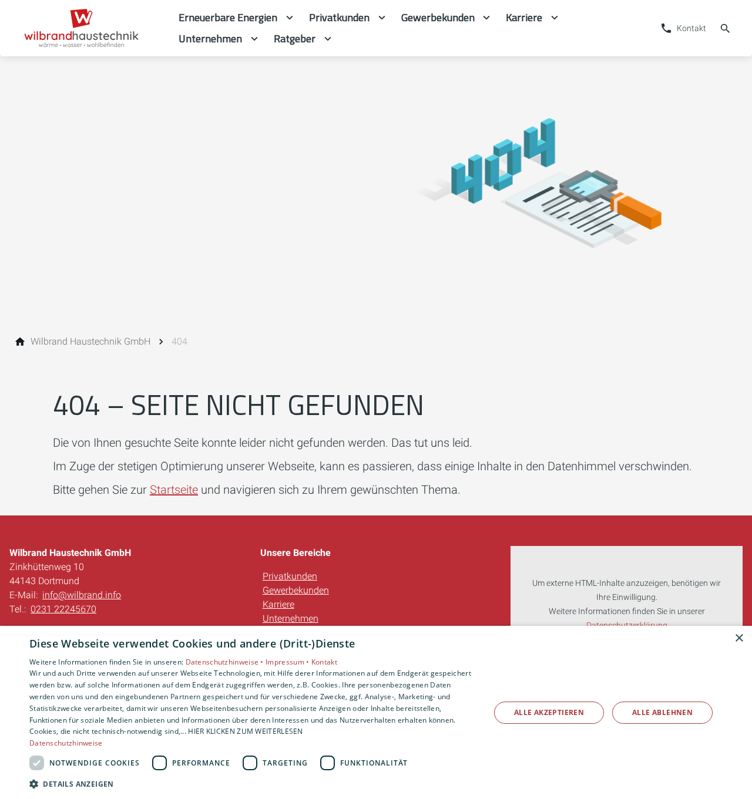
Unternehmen (290, 618)
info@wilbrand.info (81, 595)
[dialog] (376, 712)
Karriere (278, 604)
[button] (252, 783)
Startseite (174, 490)
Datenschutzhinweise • (226, 662)
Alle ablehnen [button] (662, 712)
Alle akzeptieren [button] (549, 712)
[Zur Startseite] (89, 28)
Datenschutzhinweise (66, 743)
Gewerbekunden (296, 590)
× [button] (738, 638)
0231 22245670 (63, 609)
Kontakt (324, 662)
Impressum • (288, 662)
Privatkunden (290, 576)
